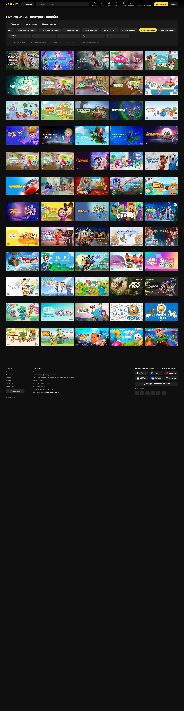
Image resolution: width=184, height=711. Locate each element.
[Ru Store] (156, 378)
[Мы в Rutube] (158, 393)
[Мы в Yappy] (164, 393)
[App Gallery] (171, 373)
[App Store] (141, 373)
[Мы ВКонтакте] (142, 393)
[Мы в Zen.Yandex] (153, 393)
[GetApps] (141, 378)
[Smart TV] (171, 378)
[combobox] (19, 36)
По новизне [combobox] (15, 24)
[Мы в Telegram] (137, 393)
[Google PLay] (156, 373)
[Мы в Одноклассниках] (147, 393)
